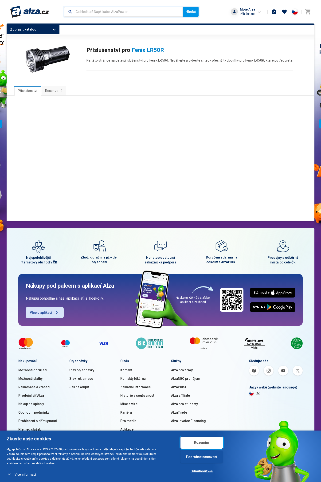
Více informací (25, 474)
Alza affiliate (180, 395)
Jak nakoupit (79, 387)
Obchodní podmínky (33, 412)
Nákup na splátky (31, 404)
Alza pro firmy (182, 370)
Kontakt (126, 370)
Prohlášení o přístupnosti (37, 421)
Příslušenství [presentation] (27, 91)
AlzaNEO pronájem (185, 378)
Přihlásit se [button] (247, 14)
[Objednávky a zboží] (274, 12)
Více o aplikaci (41, 312)
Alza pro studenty (184, 404)
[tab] (27, 90)
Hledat (191, 12)
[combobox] (123, 12)
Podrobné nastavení (201, 457)
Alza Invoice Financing (188, 421)
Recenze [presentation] (54, 91)
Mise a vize (128, 404)
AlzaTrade (179, 412)
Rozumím (201, 442)
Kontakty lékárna (133, 378)
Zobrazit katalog (23, 29)
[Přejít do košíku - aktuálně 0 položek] (308, 12)
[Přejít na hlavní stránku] (29, 12)
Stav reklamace (81, 378)
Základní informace (135, 387)
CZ (258, 393)
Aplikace (126, 429)
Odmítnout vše (202, 471)
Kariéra (126, 412)
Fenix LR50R (148, 50)
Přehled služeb (29, 429)
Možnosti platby (30, 378)
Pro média (128, 421)
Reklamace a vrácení (34, 387)
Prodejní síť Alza (31, 395)
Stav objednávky (81, 370)
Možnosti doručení (32, 370)
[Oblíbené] (284, 12)
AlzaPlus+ (179, 387)
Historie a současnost (137, 395)
